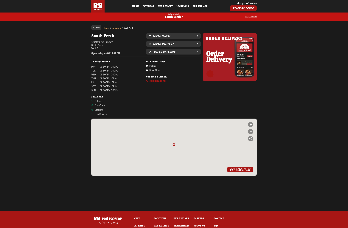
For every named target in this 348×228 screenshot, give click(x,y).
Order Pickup (162, 36)
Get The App (200, 6)
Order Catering (165, 52)
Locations (182, 6)
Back (98, 28)
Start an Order (243, 8)
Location (116, 28)
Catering (148, 6)
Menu (135, 6)
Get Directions (240, 169)
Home (106, 28)
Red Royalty (165, 6)
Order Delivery (163, 44)
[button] (174, 145)
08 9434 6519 (157, 81)
